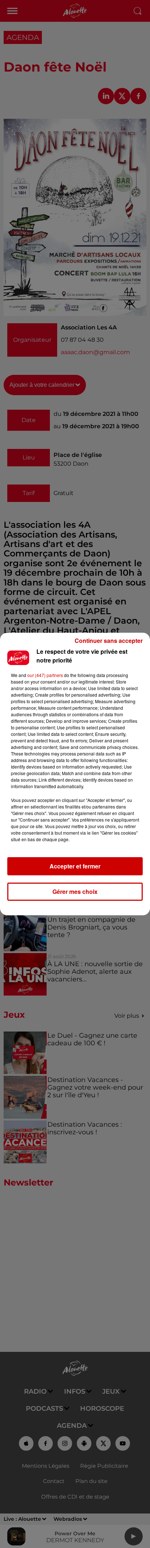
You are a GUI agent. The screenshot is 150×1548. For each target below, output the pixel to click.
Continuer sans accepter (109, 640)
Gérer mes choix (75, 891)
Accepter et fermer (75, 866)
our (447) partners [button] (45, 675)
